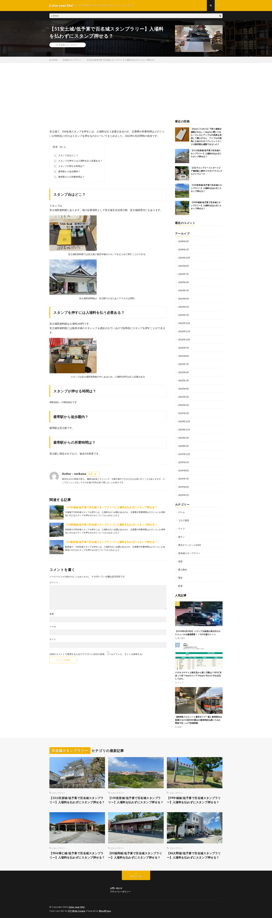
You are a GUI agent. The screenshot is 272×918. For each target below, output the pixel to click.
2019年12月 (184, 454)
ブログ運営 (183, 520)
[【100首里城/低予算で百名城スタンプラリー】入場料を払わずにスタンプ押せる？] (182, 191)
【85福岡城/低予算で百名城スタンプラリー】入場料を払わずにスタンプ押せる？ (135, 855)
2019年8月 (183, 470)
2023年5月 (183, 290)
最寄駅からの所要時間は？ (69, 176)
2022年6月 (183, 372)
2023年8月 (183, 265)
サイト (52, 639)
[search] (220, 15)
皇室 (180, 561)
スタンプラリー (58, 793)
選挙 (180, 577)
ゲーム (181, 512)
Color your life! (76, 907)
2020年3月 (183, 437)
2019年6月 (183, 487)
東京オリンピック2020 (189, 545)
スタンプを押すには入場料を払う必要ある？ (78, 160)
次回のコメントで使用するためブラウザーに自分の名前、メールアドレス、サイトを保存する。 (96, 654)
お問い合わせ (116, 888)
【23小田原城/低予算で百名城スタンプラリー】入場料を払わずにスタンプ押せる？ (206, 153)
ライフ (181, 528)
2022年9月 (183, 347)
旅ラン (181, 536)
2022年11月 (184, 331)
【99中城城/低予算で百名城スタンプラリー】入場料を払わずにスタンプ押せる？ (111, 507)
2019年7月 (183, 478)
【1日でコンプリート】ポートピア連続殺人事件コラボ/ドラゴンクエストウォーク (206, 170)
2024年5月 (183, 249)
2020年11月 (184, 429)
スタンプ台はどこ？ (66, 155)
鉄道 (180, 586)
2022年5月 (183, 380)
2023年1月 (183, 315)
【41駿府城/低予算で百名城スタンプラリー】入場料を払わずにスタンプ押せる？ (111, 541)
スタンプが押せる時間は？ (69, 166)
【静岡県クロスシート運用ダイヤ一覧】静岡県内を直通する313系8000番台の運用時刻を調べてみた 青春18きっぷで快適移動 (199, 720)
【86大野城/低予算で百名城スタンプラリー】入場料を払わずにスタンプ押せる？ (194, 855)
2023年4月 (183, 298)
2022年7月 (183, 364)
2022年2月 (183, 405)
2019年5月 (183, 495)
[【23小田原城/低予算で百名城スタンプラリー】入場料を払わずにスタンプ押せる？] (182, 156)
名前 (51, 614)
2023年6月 (183, 282)
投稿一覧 (92, 474)
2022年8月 (183, 356)
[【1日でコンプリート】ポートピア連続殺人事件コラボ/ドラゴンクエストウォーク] (182, 173)
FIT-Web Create (76, 911)
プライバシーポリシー (120, 891)
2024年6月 (183, 241)
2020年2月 (183, 446)
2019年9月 (183, 462)
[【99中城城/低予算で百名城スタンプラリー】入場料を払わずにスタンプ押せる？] (56, 512)
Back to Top (136, 876)
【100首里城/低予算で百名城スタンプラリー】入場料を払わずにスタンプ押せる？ (206, 188)
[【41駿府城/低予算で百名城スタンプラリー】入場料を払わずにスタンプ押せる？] (56, 547)
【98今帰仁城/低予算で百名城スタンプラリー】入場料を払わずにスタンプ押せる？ (77, 855)
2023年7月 (183, 274)
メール (52, 626)
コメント (53, 582)
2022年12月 (184, 323)
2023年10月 (184, 257)
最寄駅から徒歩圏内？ (67, 171)
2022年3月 (183, 396)
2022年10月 (184, 339)
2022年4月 (183, 388)
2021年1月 (183, 413)
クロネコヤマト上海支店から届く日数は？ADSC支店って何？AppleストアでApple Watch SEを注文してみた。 (198, 675)
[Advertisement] (136, 87)
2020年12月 (184, 421)
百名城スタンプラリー (68, 45)
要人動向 (182, 569)
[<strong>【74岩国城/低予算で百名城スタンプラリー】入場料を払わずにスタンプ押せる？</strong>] (56, 530)
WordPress (105, 911)
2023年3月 (183, 306)
